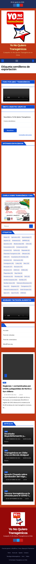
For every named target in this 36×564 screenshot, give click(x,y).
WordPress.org (8, 344)
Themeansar (31, 548)
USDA (23, 293)
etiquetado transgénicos (12, 253)
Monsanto (18, 266)
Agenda (20, 552)
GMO (6, 257)
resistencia (8, 276)
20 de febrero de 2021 (13, 458)
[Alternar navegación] (16, 60)
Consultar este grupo (25, 135)
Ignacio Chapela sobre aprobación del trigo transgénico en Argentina (17, 476)
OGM (16, 270)
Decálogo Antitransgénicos (13, 556)
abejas (6, 237)
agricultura (15, 237)
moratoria (8, 270)
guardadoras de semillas (19, 257)
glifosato (26, 253)
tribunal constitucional (11, 289)
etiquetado (26, 250)
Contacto (26, 552)
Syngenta (15, 286)
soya (6, 286)
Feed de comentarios (10, 339)
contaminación (21, 247)
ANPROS (25, 240)
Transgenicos (26, 286)
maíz (26, 263)
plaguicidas (8, 273)
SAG (27, 276)
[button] (30, 60)
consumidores (9, 247)
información (18, 260)
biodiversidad (19, 243)
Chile (28, 243)
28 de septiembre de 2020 (14, 498)
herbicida (8, 260)
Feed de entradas (8, 335)
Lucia (21, 394)
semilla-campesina (10, 279)
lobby (19, 263)
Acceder (5, 330)
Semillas (22, 279)
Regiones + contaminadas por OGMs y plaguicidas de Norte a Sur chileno (17, 389)
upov (6, 293)
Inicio (23, 556)
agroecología (26, 237)
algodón (7, 240)
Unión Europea (25, 289)
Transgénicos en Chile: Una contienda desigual (16, 454)
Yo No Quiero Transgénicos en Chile (18, 560)
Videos (27, 556)
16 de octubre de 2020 (13, 479)
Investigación (9, 263)
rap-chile (18, 273)
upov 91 (15, 293)
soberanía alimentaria (24, 283)
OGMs (24, 270)
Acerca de (14, 552)
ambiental (16, 240)
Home (9, 552)
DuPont (17, 250)
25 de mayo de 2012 (10, 394)
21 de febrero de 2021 (13, 439)
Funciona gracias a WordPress (10, 548)
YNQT (4, 382)
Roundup (18, 276)
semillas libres (9, 283)
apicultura (8, 243)
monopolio (8, 266)
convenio (8, 250)
